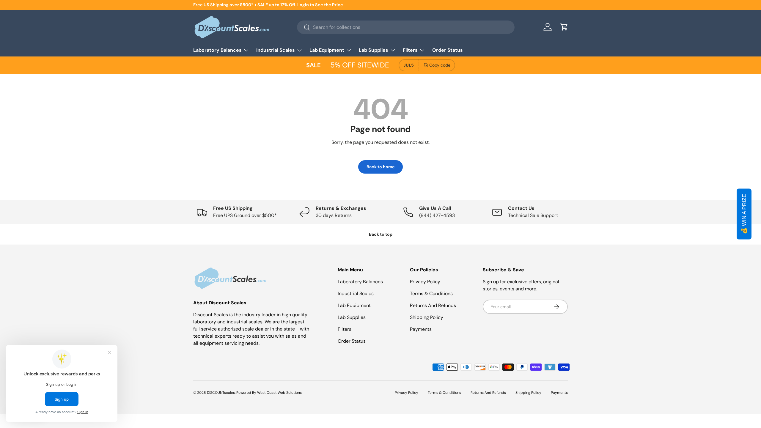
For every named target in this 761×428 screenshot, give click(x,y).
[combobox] (405, 27)
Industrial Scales (275, 50)
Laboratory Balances (217, 50)
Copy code (439, 65)
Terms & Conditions (431, 293)
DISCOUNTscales (221, 392)
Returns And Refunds (433, 305)
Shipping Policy (426, 317)
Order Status (447, 50)
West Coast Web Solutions (279, 392)
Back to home (380, 166)
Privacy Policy (425, 281)
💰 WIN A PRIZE (744, 214)
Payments (421, 329)
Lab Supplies (373, 50)
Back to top (380, 234)
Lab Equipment (326, 50)
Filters (410, 50)
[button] (564, 27)
